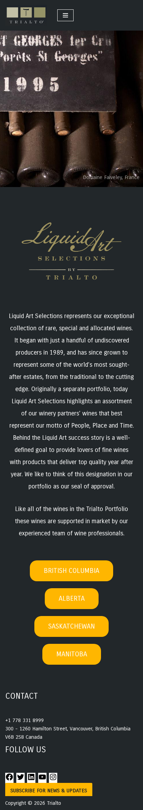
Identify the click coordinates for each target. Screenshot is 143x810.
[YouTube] (42, 779)
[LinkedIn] (31, 779)
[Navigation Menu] (65, 15)
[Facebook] (9, 779)
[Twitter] (20, 779)
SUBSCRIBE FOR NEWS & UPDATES (48, 790)
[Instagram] (53, 779)
